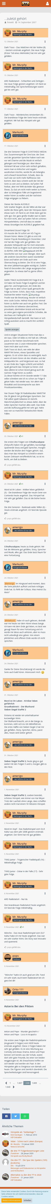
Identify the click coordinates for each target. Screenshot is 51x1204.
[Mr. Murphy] (5, 1144)
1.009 (34, 1083)
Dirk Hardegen (16, 1135)
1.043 (7, 1087)
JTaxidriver (15, 1153)
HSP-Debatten (16, 1137)
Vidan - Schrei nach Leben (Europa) (26, 1141)
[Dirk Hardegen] (5, 1135)
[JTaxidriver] (5, 1153)
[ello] (5, 1165)
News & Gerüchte (18, 1146)
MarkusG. (11, 620)
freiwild (10, 22)
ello (12, 1165)
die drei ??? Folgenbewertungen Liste (27, 1150)
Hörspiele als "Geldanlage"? (23, 1132)
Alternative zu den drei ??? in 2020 (26, 1174)
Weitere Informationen (12, 1200)
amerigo (10, 583)
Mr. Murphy (15, 1144)
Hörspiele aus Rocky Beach (21, 1156)
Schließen (27, 1200)
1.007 (19, 1083)
